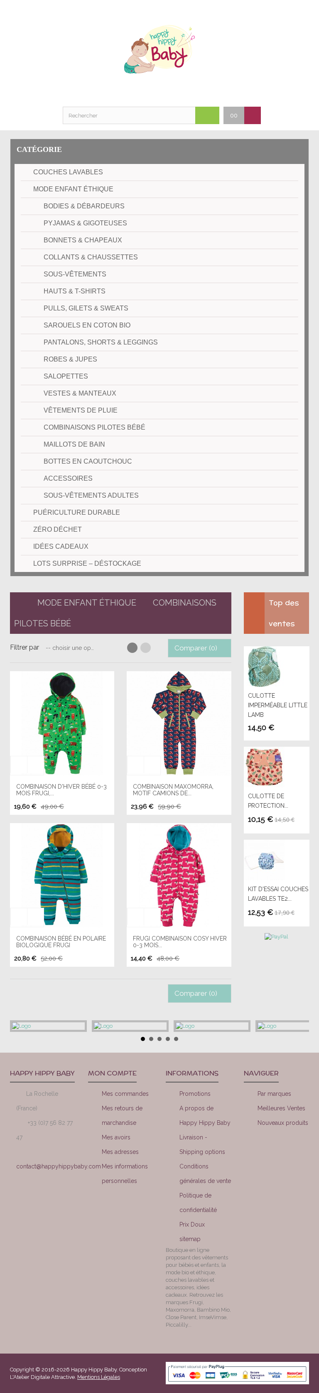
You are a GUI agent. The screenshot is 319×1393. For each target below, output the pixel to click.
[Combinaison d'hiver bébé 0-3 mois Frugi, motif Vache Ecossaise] (62, 723)
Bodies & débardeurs (84, 206)
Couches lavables (68, 172)
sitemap (190, 1239)
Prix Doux (192, 1224)
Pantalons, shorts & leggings (101, 342)
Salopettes (66, 376)
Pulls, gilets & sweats (86, 308)
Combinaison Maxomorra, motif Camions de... (173, 789)
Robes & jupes (70, 359)
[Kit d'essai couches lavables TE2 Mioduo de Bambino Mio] (274, 860)
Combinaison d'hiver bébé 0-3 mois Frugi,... (61, 789)
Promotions (195, 1093)
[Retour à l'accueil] (17, 602)
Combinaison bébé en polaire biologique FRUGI (61, 941)
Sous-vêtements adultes (91, 495)
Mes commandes (125, 1093)
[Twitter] (294, 1153)
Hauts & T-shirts (75, 291)
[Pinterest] (280, 1175)
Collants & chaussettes (91, 257)
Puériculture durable (76, 512)
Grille (132, 648)
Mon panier (170, 90)
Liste (145, 648)
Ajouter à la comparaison (35, 764)
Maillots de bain (74, 444)
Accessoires (68, 478)
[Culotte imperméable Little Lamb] (274, 666)
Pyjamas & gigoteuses (85, 223)
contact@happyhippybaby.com (58, 1166)
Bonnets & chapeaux (83, 240)
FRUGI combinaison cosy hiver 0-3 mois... (180, 941)
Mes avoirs (116, 1137)
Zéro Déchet (57, 529)
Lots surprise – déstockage (87, 563)
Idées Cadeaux (60, 546)
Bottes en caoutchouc (88, 461)
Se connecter (190, 90)
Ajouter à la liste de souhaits (18, 764)
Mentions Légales (98, 1377)
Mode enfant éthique (73, 189)
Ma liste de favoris (149, 90)
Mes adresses (120, 1152)
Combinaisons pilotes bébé (94, 427)
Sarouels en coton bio (87, 325)
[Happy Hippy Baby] (159, 49)
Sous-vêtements (75, 274)
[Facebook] (265, 1153)
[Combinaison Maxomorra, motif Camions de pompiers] (179, 723)
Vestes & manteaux (80, 393)
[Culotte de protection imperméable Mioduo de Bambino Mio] (274, 767)
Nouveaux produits (283, 1122)
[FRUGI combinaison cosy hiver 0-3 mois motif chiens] (179, 875)
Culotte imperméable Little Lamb (277, 705)
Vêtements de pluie (81, 410)
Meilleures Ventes (281, 1108)
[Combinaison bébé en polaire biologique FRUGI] (62, 875)
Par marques (274, 1093)
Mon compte (128, 90)
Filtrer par (24, 647)
